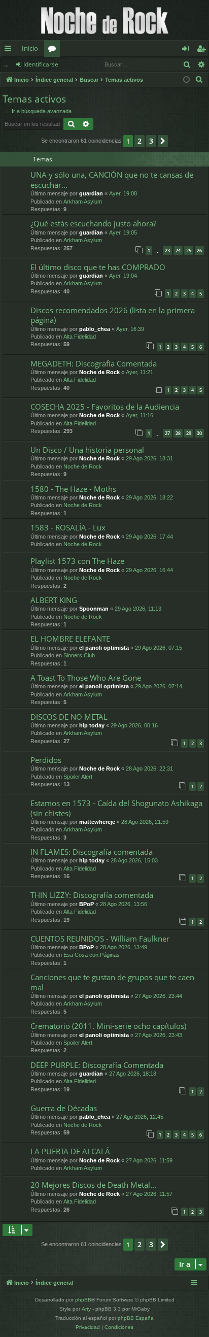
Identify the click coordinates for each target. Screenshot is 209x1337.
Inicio (30, 48)
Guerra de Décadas (63, 1108)
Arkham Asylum (82, 201)
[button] (163, 141)
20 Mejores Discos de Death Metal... (93, 1185)
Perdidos (45, 760)
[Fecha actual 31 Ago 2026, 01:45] (186, 80)
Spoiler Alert (77, 777)
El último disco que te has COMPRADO (97, 267)
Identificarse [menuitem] (187, 50)
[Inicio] (104, 20)
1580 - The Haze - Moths (73, 489)
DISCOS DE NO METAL (69, 717)
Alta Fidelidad (79, 336)
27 (167, 433)
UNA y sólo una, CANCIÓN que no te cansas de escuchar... (111, 179)
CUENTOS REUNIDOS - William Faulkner (99, 938)
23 (167, 250)
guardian (91, 193)
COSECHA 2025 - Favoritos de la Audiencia (104, 407)
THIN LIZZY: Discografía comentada (91, 895)
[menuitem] (199, 79)
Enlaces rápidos (10, 50)
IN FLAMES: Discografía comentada (91, 852)
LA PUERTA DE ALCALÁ (70, 1151)
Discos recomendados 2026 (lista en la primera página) (112, 315)
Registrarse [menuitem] (203, 50)
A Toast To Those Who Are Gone (85, 678)
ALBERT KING (53, 600)
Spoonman (94, 609)
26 (199, 250)
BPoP (86, 904)
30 (199, 433)
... (6, 64)
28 (178, 433)
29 (188, 433)
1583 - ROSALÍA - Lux (68, 527)
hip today (91, 725)
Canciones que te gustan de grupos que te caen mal (112, 982)
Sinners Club (79, 655)
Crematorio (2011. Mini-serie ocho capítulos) (108, 1026)
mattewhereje (97, 822)
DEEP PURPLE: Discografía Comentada (96, 1065)
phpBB (83, 1299)
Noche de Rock (99, 372)
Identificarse (40, 64)
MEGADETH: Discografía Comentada (93, 363)
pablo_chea (94, 329)
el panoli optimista (104, 648)
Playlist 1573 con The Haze (77, 561)
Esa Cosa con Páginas (91, 955)
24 (178, 250)
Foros (54, 50)
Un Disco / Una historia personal (87, 450)
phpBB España (136, 1318)
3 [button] (151, 141)
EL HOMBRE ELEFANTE (70, 638)
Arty (86, 1309)
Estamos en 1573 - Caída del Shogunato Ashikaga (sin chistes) (116, 808)
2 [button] (139, 141)
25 (188, 250)
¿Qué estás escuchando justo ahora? (93, 223)
